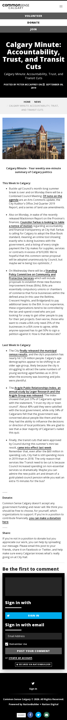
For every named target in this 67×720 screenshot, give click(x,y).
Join (33, 29)
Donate (33, 22)
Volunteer (33, 16)
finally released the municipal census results (33, 352)
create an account (20, 658)
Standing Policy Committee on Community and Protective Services (33, 274)
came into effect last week (34, 447)
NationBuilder (31, 704)
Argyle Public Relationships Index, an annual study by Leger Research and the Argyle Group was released (35, 391)
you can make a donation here (31, 520)
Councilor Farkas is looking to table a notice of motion (36, 224)
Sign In (33, 615)
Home (27, 101)
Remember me (18, 644)
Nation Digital (50, 704)
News (37, 101)
